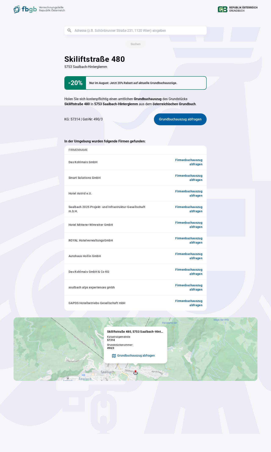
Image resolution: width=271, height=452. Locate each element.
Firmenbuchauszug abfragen (188, 162)
